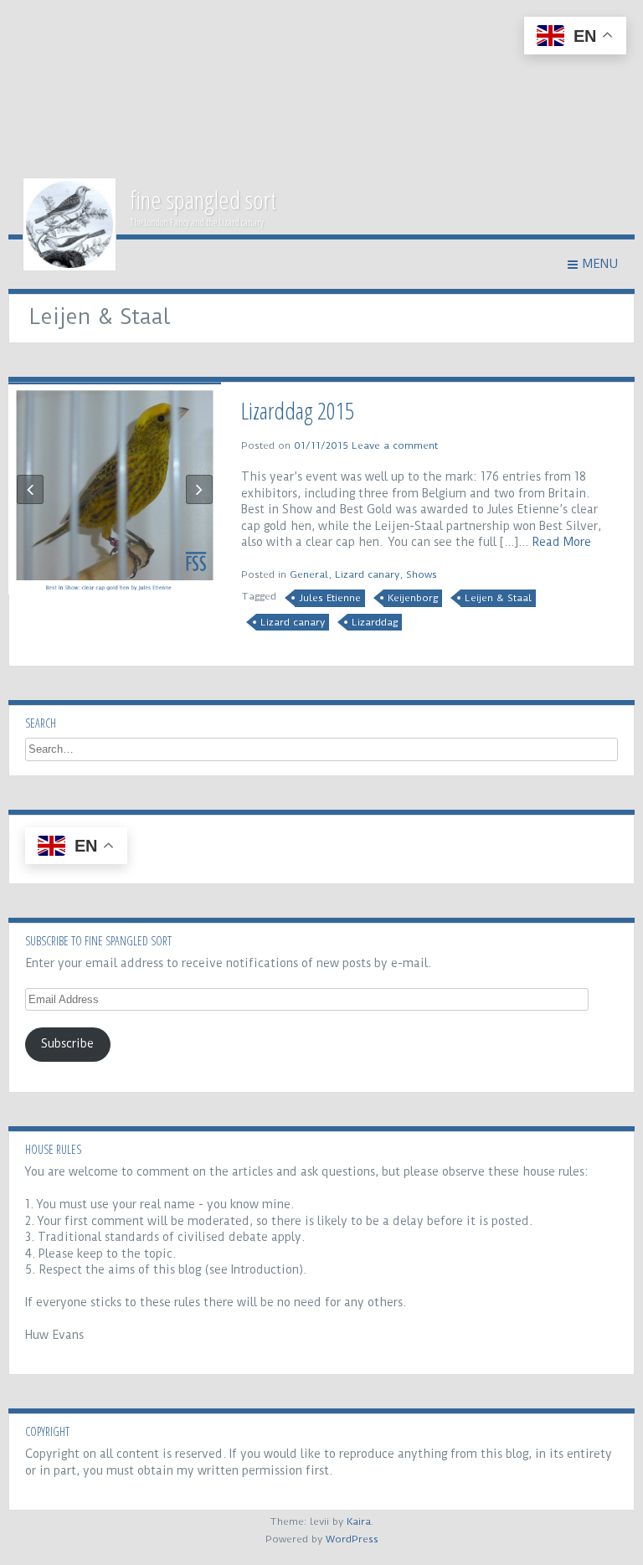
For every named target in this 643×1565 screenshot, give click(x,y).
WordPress (352, 1539)
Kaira (359, 1521)
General (309, 574)
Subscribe (67, 1043)
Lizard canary (367, 574)
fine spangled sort (203, 200)
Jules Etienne (330, 598)
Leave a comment (395, 445)
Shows (421, 574)
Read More (561, 541)
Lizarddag (375, 622)
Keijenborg (413, 598)
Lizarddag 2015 (297, 410)
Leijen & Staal (498, 598)
